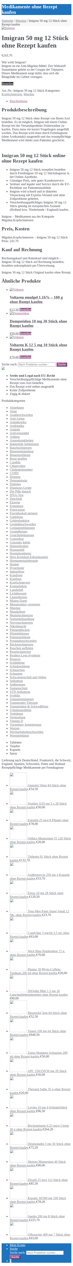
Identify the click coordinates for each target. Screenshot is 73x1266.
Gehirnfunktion (19, 520)
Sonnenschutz (19, 688)
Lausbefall (16, 590)
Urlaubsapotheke (20, 710)
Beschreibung (18, 101)
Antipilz (15, 429)
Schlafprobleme (20, 666)
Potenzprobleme (20, 637)
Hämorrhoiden (19, 546)
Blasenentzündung (21, 451)
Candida (15, 462)
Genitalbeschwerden (23, 524)
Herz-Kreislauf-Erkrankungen (29, 557)
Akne (13, 411)
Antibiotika (17, 426)
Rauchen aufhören (21, 648)
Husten (14, 564)
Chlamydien (17, 466)
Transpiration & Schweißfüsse (29, 706)
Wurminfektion (19, 735)
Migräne (21, 20)
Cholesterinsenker (21, 469)
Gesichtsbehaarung (22, 535)
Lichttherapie (18, 593)
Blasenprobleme (20, 455)
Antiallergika (18, 422)
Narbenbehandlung (22, 619)
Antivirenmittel (19, 433)
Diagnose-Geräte (20, 487)
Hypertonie (17, 568)
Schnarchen (17, 670)
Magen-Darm (18, 600)
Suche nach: (9, 364)
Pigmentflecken (20, 630)
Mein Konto (17, 1245)
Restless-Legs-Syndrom (25, 655)
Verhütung (16, 713)
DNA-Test (16, 495)
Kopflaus (15, 579)
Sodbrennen (17, 684)
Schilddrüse (17, 662)
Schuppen (16, 673)
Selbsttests (16, 681)
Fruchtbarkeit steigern (24, 513)
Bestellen (7, 83)
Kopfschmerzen (12, 94)
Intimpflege (17, 571)
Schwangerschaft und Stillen (28, 677)
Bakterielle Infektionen (24, 444)
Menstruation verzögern (25, 604)
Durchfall (16, 498)
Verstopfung (17, 717)
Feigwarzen (17, 509)
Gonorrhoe (17, 538)
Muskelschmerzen (21, 615)
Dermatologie (18, 480)
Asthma (15, 436)
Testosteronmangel (22, 699)
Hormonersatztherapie (24, 560)
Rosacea (15, 659)
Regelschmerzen (20, 651)
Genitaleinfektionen (22, 528)
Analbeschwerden (21, 415)
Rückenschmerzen (21, 644)
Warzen (14, 728)
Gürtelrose (16, 517)
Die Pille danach (20, 491)
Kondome (16, 575)
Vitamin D (16, 721)
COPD (14, 473)
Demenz (15, 477)
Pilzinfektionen (19, 633)
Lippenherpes (18, 597)
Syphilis (15, 695)
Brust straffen (18, 458)
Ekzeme (15, 502)
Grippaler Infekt (20, 542)
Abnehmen (17, 407)
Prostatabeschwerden (23, 641)
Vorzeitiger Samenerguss (25, 724)
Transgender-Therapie (24, 702)
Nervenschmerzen (21, 622)
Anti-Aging (17, 418)
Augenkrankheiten (21, 440)
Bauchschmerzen (21, 447)
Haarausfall (17, 549)
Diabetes (15, 484)
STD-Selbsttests (20, 692)
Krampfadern (18, 586)
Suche (14, 1248)
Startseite (7, 20)
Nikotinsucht (18, 626)
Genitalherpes (18, 531)
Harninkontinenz (20, 553)
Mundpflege (17, 611)
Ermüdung (16, 506)
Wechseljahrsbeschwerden (26, 732)
